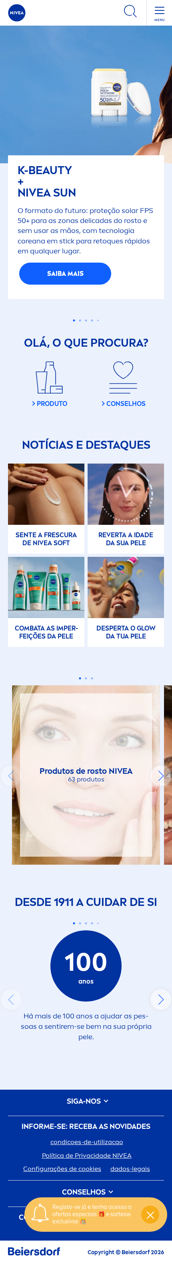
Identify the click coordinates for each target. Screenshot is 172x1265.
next (160, 775)
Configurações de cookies (62, 1169)
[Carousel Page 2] (80, 320)
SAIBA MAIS (65, 273)
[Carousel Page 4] (92, 320)
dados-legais (130, 1169)
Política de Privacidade (87, 1155)
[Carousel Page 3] (86, 320)
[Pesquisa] (130, 12)
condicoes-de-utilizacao (86, 1142)
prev (11, 775)
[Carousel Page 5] (98, 320)
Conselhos (84, 1192)
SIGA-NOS (84, 1101)
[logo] (17, 13)
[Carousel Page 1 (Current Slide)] (74, 320)
